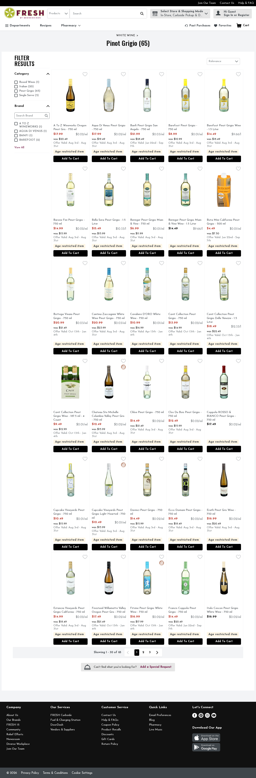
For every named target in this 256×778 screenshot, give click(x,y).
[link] (197, 25)
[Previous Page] (128, 652)
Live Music (155, 729)
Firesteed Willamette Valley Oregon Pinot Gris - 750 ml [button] (109, 610)
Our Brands (13, 720)
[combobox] (58, 13)
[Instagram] (207, 717)
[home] (25, 13)
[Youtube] (213, 717)
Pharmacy (155, 724)
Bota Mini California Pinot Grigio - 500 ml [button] (223, 222)
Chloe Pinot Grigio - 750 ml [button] (147, 412)
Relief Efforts (14, 734)
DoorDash (56, 724)
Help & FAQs (109, 720)
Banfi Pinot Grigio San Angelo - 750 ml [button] (146, 127)
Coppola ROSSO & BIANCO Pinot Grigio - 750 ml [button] (223, 416)
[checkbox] (85, 75)
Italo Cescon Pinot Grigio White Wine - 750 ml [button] (223, 610)
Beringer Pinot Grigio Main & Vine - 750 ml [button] (146, 222)
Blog (152, 720)
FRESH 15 (12, 724)
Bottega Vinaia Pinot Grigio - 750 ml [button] (69, 316)
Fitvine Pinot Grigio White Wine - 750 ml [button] (146, 610)
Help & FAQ (246, 3)
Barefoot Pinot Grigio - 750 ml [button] (184, 127)
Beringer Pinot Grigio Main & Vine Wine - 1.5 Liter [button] (184, 222)
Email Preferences (160, 715)
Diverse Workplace (18, 744)
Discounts (107, 734)
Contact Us (227, 3)
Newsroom (13, 739)
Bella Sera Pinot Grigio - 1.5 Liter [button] (109, 222)
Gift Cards (108, 739)
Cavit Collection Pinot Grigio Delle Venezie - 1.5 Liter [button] (223, 318)
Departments (20, 25)
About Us (12, 715)
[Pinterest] (201, 717)
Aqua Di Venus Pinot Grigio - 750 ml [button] (108, 127)
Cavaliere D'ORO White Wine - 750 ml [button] (146, 316)
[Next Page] (158, 652)
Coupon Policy (110, 724)
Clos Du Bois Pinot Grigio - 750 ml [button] (185, 414)
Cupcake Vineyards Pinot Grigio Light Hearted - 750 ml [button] (108, 514)
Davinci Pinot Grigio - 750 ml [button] (146, 512)
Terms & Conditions (55, 773)
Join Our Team (207, 3)
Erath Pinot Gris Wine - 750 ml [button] (223, 512)
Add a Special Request (155, 667)
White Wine (125, 35)
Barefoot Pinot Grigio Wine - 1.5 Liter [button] (224, 127)
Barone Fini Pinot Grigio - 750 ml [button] (69, 222)
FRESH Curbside (61, 715)
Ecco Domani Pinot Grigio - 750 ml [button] (185, 512)
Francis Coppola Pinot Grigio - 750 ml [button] (184, 610)
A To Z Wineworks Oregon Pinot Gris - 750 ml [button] (69, 127)
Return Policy (109, 744)
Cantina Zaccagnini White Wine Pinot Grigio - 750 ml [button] (108, 316)
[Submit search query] (142, 13)
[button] (206, 12)
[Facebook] (194, 717)
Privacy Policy (30, 773)
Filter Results (24, 61)
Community (13, 729)
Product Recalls (111, 729)
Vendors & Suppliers (62, 729)
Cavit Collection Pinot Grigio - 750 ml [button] (184, 316)
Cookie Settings (82, 773)
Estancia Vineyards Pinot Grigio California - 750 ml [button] (69, 610)
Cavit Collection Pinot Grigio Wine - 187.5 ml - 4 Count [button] (69, 416)
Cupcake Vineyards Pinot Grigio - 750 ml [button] (69, 512)
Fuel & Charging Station (65, 720)
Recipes (45, 25)
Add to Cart (70, 158)
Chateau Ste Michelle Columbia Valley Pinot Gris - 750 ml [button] (108, 416)
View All (19, 147)
